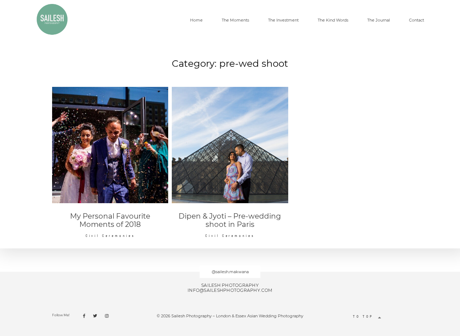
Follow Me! (60, 315)
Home (196, 20)
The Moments (235, 20)
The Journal (378, 20)
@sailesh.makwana (230, 271)
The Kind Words (333, 20)
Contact (416, 20)
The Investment (283, 20)
